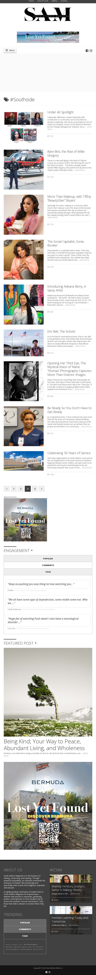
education (24, 947)
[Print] (24, 461)
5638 (51, 267)
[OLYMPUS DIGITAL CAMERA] (24, 426)
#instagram (14, 944)
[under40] (24, 127)
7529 (51, 177)
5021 (51, 433)
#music (21, 944)
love (33, 947)
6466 (55, 900)
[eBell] (24, 343)
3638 (55, 931)
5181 (51, 136)
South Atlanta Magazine (12, 949)
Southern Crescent (38, 949)
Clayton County (17, 947)
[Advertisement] (48, 72)
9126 (51, 353)
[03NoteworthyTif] (24, 215)
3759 (51, 224)
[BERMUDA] (25, 519)
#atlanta (8, 944)
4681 (51, 312)
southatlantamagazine (26, 949)
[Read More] (80, 170)
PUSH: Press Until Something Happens (31, 590)
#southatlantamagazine (31, 944)
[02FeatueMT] (24, 381)
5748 (51, 474)
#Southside (9, 947)
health (30, 947)
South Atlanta (39, 947)
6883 (51, 396)
